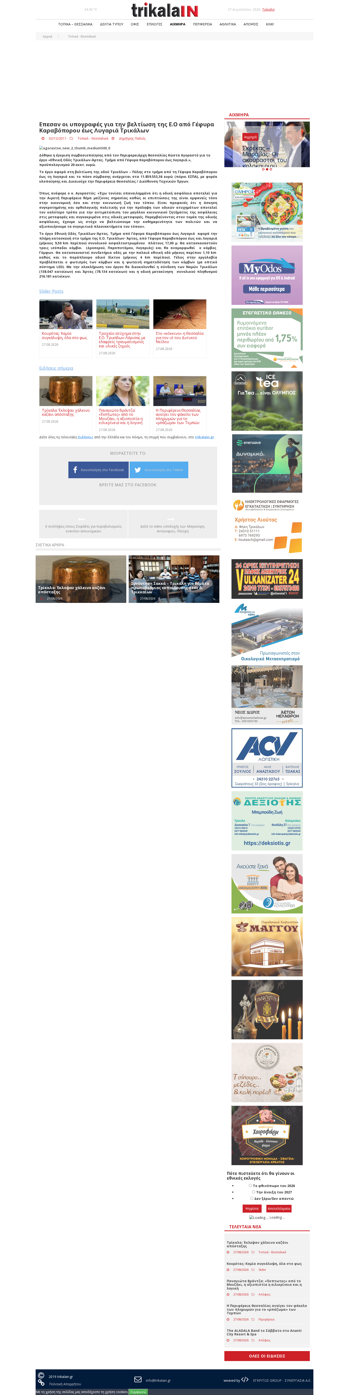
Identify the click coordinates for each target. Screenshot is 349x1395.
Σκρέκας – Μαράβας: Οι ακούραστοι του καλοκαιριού (264, 157)
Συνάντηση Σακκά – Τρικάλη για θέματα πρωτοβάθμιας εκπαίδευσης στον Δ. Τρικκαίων (170, 587)
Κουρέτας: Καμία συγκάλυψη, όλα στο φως (264, 1263)
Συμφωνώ (138, 1392)
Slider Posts (51, 291)
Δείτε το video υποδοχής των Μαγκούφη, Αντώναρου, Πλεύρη (172, 528)
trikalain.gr (204, 437)
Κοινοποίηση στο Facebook (102, 470)
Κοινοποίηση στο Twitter (164, 470)
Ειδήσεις (85, 437)
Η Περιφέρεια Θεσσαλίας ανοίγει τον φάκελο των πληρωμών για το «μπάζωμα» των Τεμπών (267, 1309)
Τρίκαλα (268, 9)
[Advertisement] (174, 76)
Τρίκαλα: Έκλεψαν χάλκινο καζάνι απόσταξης (72, 590)
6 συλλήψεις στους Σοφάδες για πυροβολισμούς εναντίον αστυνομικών (83, 528)
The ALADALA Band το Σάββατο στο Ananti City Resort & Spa (264, 1332)
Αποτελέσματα (279, 1208)
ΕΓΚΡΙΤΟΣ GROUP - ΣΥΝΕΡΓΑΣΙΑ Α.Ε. (281, 1380)
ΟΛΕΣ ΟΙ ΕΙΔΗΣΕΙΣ (267, 1356)
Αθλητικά (228, 24)
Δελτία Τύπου (111, 24)
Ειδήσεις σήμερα (56, 368)
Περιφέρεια (202, 24)
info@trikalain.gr (158, 1380)
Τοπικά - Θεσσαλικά (92, 138)
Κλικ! (270, 24)
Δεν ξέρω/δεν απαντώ (274, 1198)
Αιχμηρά (177, 24)
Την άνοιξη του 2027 (274, 1192)
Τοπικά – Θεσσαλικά (75, 24)
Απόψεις (251, 24)
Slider (262, 1270)
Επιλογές (154, 24)
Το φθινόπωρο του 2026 (274, 1185)
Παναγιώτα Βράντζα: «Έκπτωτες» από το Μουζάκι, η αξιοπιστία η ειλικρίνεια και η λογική (264, 1285)
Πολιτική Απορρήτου (65, 1384)
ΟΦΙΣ (135, 24)
